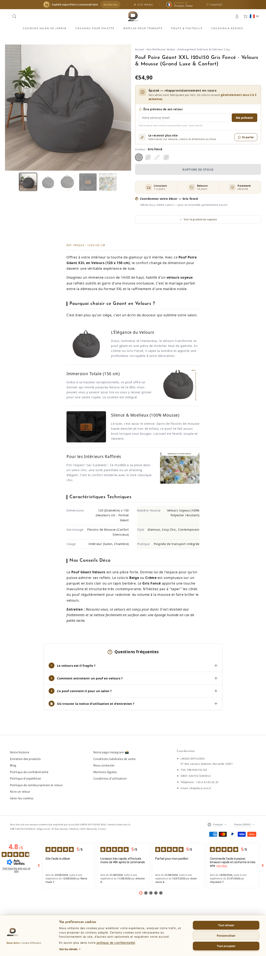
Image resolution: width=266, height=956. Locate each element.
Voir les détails (68, 949)
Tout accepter (226, 946)
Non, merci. (133, 514)
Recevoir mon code (132, 505)
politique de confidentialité (116, 942)
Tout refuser (226, 925)
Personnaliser (226, 935)
